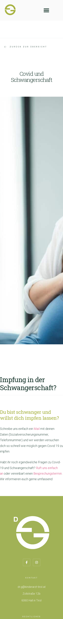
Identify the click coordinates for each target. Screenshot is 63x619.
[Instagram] (36, 562)
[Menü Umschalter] (46, 10)
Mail (37, 429)
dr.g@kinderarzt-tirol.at (32, 587)
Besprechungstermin (47, 473)
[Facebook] (26, 562)
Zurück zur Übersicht (28, 47)
